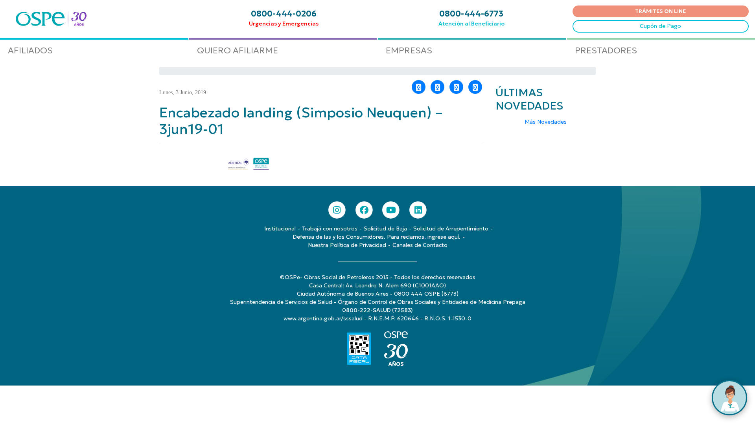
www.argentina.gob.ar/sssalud (323, 318)
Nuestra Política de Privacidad (347, 245)
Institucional (280, 228)
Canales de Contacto (419, 245)
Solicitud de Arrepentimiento (450, 228)
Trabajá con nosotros (329, 228)
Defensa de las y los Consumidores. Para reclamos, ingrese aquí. (376, 236)
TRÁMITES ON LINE (660, 11)
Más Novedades (546, 121)
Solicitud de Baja (385, 228)
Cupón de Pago (660, 25)
